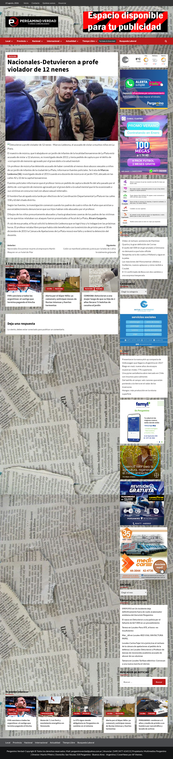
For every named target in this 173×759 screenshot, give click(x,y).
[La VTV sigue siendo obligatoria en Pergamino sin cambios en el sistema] (86, 706)
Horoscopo (163, 227)
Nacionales (12, 56)
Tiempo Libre (98, 41)
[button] (166, 41)
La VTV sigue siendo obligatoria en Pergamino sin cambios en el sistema (86, 723)
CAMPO (126, 351)
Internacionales (23, 285)
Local (7, 41)
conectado (33, 329)
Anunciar (62, 3)
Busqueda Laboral (127, 41)
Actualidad (71, 41)
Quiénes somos (49, 3)
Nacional (36, 41)
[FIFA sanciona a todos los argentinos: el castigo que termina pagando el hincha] (23, 280)
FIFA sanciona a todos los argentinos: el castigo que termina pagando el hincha (21, 299)
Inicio (26, 3)
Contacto (35, 3)
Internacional (53, 41)
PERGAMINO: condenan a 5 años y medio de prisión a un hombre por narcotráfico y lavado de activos (151, 724)
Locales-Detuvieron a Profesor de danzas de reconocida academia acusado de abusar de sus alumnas (143, 652)
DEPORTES (128, 232)
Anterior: (31, 249)
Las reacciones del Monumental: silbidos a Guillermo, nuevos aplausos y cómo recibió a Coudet (142, 265)
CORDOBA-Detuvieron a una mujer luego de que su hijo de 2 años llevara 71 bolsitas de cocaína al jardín (99, 300)
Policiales (99, 289)
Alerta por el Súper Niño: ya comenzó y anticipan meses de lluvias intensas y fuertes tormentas (61, 300)
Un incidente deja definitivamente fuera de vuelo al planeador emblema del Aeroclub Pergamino (142, 611)
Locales (49, 289)
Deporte (12, 285)
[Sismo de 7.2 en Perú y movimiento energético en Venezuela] (53, 706)
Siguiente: (89, 249)
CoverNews (122, 754)
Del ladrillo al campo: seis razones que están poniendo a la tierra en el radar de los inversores (142, 383)
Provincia (21, 41)
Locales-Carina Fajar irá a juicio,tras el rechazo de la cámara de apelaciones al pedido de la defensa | (143, 646)
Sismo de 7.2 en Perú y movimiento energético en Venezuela (52, 723)
